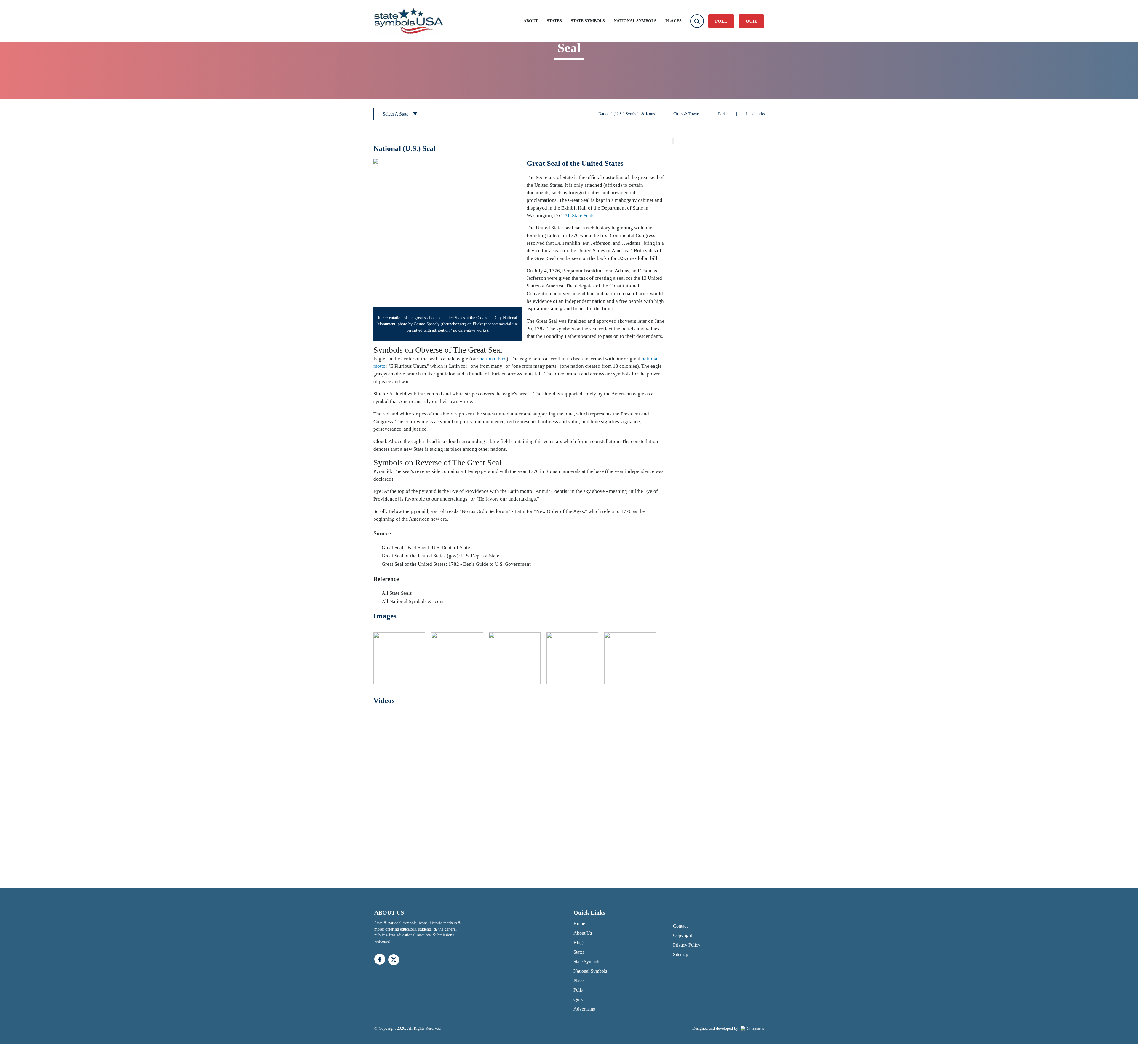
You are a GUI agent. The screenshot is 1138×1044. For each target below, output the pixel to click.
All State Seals (579, 215)
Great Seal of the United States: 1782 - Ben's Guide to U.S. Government (456, 564)
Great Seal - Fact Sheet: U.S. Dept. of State (426, 547)
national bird (493, 359)
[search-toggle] (697, 21)
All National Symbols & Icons (413, 601)
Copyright (682, 935)
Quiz (578, 999)
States (554, 21)
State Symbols (588, 21)
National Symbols (635, 21)
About (530, 21)
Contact (680, 925)
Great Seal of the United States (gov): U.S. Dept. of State (440, 556)
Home (579, 923)
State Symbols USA (408, 21)
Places (673, 21)
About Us (582, 933)
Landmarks (755, 114)
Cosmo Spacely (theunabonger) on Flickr (448, 324)
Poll (721, 21)
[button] (447, 233)
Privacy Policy (686, 944)
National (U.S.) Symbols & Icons (626, 114)
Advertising (584, 1008)
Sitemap (680, 954)
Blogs (578, 942)
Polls (578, 989)
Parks (722, 114)
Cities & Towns (686, 114)
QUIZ (751, 21)
